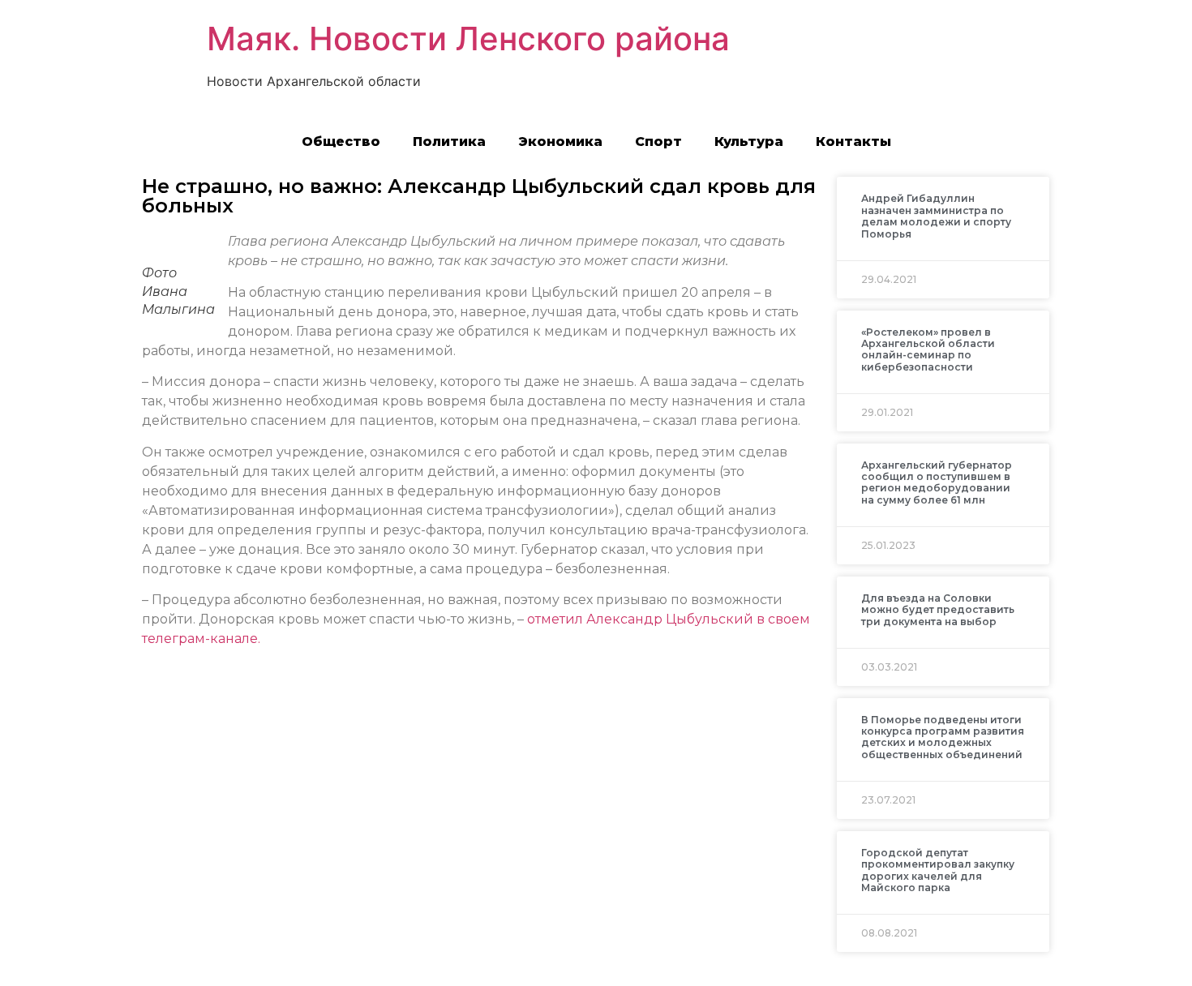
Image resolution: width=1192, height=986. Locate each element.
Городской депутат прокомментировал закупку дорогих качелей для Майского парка (937, 870)
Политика (449, 141)
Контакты (853, 141)
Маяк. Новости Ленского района (468, 38)
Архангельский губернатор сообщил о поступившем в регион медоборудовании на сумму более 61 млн (936, 482)
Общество (341, 141)
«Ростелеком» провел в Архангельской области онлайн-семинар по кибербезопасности (928, 349)
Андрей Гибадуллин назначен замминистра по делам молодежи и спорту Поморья (936, 215)
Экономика (560, 141)
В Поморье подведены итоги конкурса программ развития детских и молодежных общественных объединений (942, 737)
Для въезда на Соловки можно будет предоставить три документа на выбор (937, 610)
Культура (748, 141)
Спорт (658, 141)
